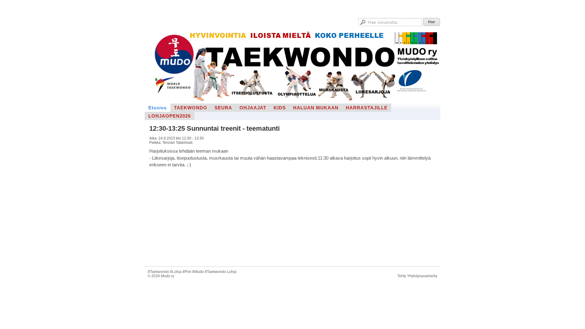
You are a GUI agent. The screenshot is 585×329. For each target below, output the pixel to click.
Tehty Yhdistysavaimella (417, 276)
